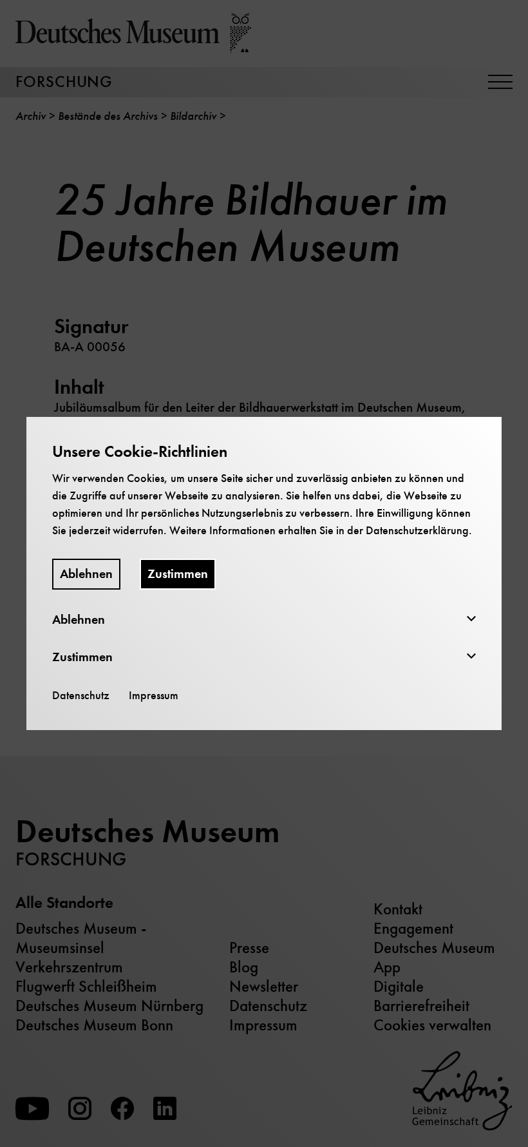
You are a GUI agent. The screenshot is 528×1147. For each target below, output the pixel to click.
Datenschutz (80, 695)
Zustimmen (177, 574)
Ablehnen (86, 574)
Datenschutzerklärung (417, 530)
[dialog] (264, 573)
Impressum (153, 695)
